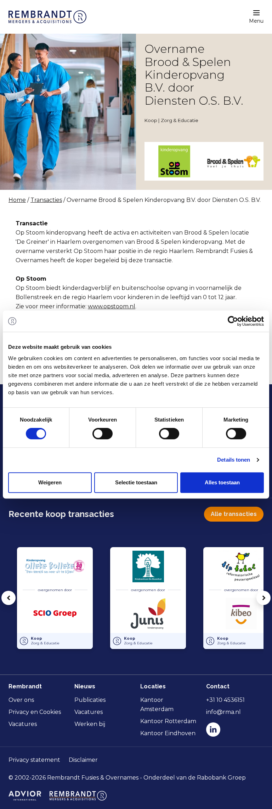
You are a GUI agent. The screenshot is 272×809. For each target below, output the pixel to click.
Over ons (21, 700)
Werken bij (89, 724)
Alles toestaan (222, 482)
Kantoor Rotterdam (168, 721)
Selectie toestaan (136, 482)
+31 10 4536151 (225, 700)
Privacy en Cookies (34, 712)
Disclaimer (83, 759)
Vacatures (22, 724)
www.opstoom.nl (111, 306)
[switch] (102, 433)
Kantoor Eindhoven (168, 733)
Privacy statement (34, 759)
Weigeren (50, 482)
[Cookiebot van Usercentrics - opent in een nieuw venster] (233, 321)
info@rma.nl (223, 712)
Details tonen (233, 460)
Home (17, 200)
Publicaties (90, 700)
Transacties (46, 200)
